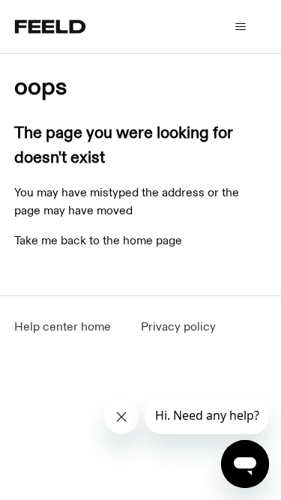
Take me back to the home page (98, 241)
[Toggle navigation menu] (240, 27)
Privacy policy (178, 327)
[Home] (50, 26)
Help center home (62, 327)
